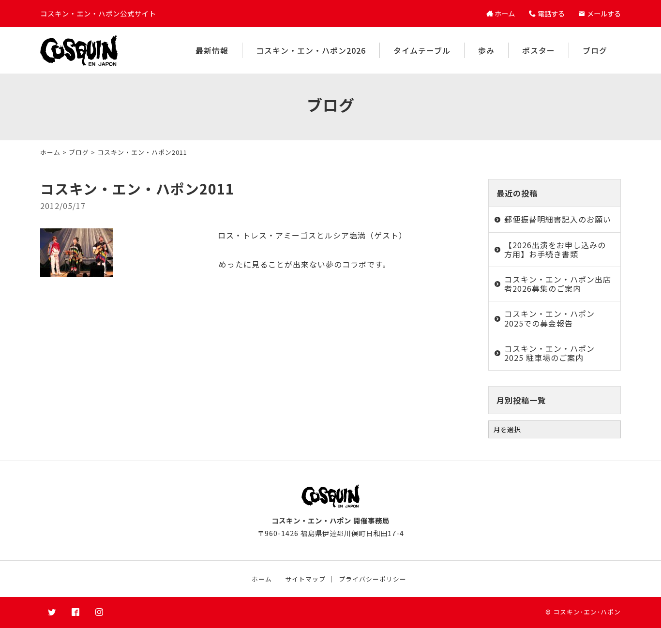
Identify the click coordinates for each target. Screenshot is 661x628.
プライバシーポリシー (372, 578)
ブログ (595, 50)
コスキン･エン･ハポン (587, 611)
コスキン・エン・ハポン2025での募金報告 (549, 318)
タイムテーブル (422, 50)
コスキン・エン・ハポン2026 (311, 50)
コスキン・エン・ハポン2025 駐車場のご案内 (549, 353)
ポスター (538, 50)
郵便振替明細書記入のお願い (557, 219)
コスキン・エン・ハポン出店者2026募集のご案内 (557, 283)
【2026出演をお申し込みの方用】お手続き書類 (555, 249)
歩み (486, 50)
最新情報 (211, 50)
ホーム (50, 152)
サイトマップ (305, 578)
